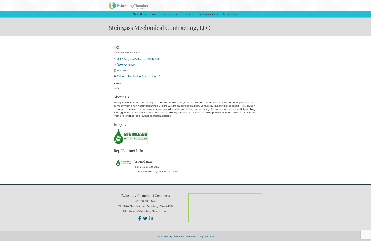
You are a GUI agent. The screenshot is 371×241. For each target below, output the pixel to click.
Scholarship (230, 14)
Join (153, 14)
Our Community (206, 14)
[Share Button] (117, 47)
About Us (138, 14)
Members (169, 14)
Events (186, 14)
